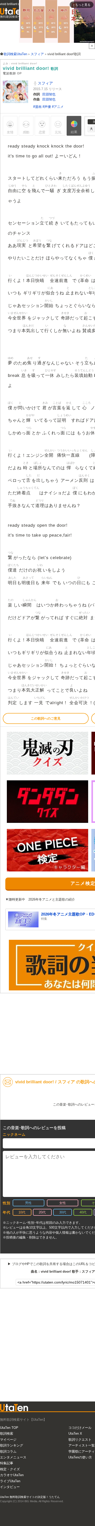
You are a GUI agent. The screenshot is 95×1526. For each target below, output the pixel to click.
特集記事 (6, 1463)
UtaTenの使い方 (80, 1457)
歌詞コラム (8, 1451)
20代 (42, 1212)
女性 (62, 1203)
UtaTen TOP (9, 1428)
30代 (62, 1212)
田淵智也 (48, 94)
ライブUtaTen (10, 1481)
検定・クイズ (10, 1469)
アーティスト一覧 (81, 1445)
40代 (83, 1212)
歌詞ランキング (11, 1445)
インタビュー (10, 1487)
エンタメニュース (13, 1457)
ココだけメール (79, 1428)
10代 (21, 1212)
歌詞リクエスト (79, 1439)
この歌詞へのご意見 (46, 718)
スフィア (45, 83)
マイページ (8, 1439)
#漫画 (38, 107)
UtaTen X (75, 1433)
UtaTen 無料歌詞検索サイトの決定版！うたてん (30, 1496)
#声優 (47, 107)
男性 (28, 1203)
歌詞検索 (6, 1433)
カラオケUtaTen (12, 1475)
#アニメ (58, 107)
